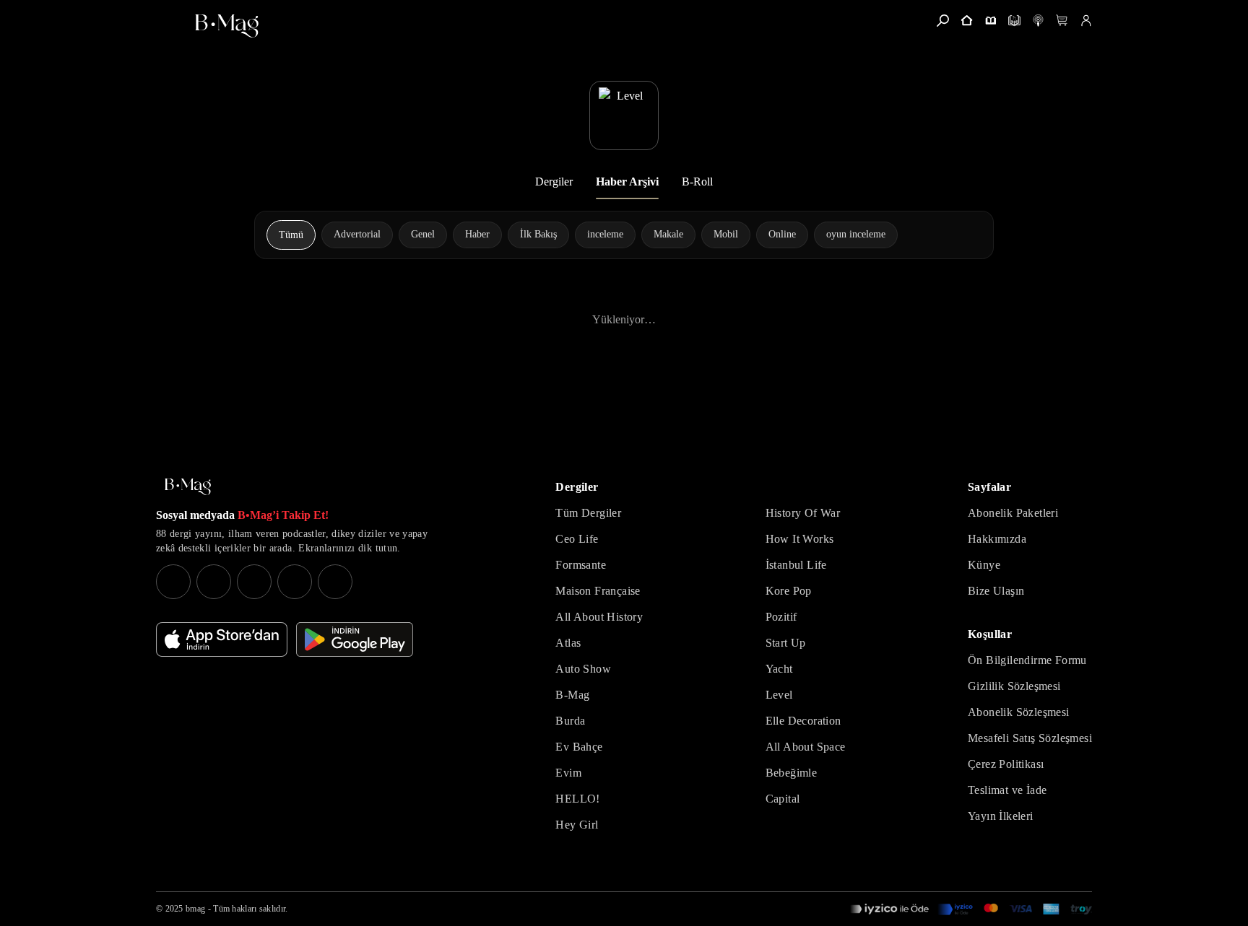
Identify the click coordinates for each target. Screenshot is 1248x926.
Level (779, 695)
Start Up (786, 643)
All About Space (806, 747)
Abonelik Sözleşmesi (1019, 712)
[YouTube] (213, 581)
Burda (570, 721)
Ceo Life (576, 539)
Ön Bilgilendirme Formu (1027, 660)
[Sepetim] (1062, 20)
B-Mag (572, 695)
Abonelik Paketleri (1013, 513)
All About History (599, 617)
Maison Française (597, 591)
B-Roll (697, 181)
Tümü (291, 235)
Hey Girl (576, 824)
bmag (195, 909)
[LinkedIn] (294, 581)
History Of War (803, 513)
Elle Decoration (803, 721)
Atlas (568, 643)
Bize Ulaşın (996, 591)
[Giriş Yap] (1086, 20)
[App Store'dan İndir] (221, 639)
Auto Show (583, 669)
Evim (568, 772)
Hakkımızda (997, 539)
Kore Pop (789, 591)
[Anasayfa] (967, 20)
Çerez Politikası (1006, 764)
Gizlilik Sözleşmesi (1014, 686)
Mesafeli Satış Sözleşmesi (1030, 738)
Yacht (779, 669)
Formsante (580, 565)
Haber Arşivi (627, 181)
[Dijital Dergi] (1014, 20)
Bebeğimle (792, 772)
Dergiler (554, 181)
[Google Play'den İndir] (354, 639)
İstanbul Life (796, 565)
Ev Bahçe (578, 747)
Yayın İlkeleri (1001, 816)
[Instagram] (173, 581)
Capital (783, 798)
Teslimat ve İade (1007, 790)
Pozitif (781, 617)
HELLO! (577, 798)
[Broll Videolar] (1038, 20)
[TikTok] (335, 581)
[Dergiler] (990, 20)
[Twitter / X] (254, 581)
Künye (984, 565)
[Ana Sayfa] (188, 487)
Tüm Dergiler (588, 513)
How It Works (800, 539)
